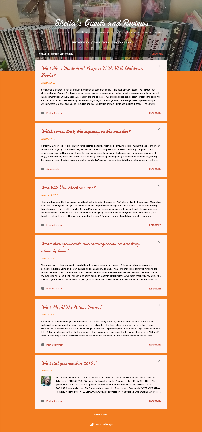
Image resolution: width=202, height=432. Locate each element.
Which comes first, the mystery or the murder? (85, 131)
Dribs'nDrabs (101, 42)
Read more (155, 113)
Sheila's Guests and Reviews (101, 22)
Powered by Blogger (103, 424)
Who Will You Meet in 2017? (68, 187)
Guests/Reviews (80, 42)
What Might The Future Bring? (71, 306)
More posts (101, 414)
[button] (159, 66)
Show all (157, 54)
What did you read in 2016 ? (68, 363)
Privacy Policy (122, 42)
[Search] (165, 8)
